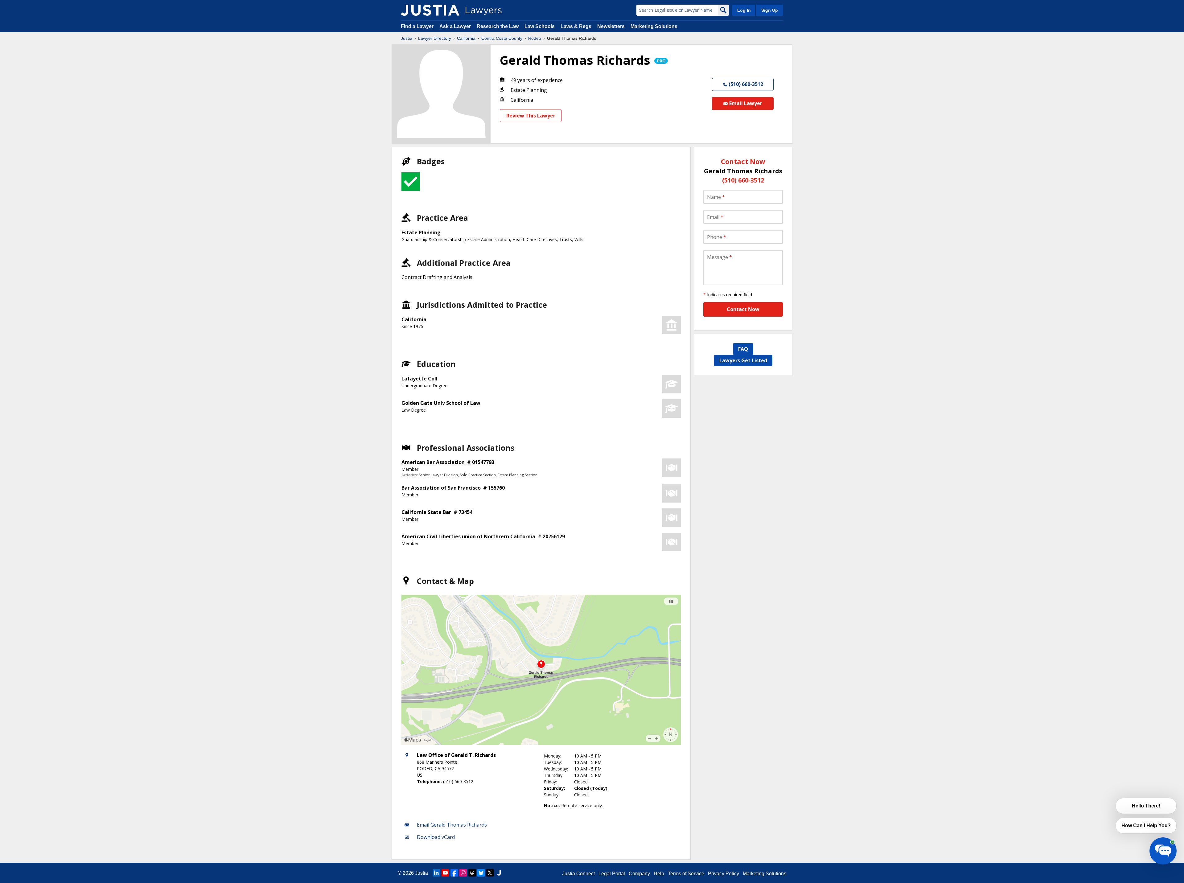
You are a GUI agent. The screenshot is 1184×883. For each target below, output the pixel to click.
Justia (406, 38)
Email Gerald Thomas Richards (452, 824)
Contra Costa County (501, 38)
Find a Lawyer (417, 26)
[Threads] (472, 873)
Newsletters (611, 26)
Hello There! (1146, 805)
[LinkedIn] (436, 873)
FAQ (743, 349)
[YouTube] (445, 873)
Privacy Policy (723, 873)
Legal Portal (611, 873)
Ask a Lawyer (455, 26)
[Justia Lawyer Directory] (430, 10)
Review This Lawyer (530, 115)
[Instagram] (463, 873)
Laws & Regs (576, 26)
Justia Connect (578, 873)
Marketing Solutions (654, 26)
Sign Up (769, 10)
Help (659, 873)
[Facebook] (454, 873)
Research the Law (498, 26)
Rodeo (534, 38)
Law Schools (539, 26)
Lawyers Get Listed (743, 360)
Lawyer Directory (434, 38)
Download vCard (436, 837)
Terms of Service (686, 873)
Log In (744, 10)
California (466, 38)
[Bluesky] (481, 873)
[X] (490, 873)
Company (639, 873)
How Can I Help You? (1146, 825)
